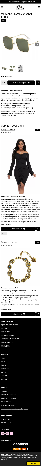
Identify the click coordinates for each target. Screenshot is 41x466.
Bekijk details (5, 224)
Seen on (4, 379)
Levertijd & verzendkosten (10, 339)
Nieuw (3, 362)
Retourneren (5, 332)
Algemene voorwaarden (9, 325)
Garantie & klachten (8, 335)
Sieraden (4, 372)
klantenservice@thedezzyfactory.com (14, 409)
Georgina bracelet (9, 242)
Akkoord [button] (33, 463)
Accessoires (5, 369)
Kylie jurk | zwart (8, 129)
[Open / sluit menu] (2, 7)
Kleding (3, 365)
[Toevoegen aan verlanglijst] (38, 82)
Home (3, 358)
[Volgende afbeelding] (37, 44)
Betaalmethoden (7, 342)
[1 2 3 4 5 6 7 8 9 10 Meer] (4, 82)
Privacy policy (5, 346)
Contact (4, 328)
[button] (4, 68)
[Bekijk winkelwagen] (39, 7)
